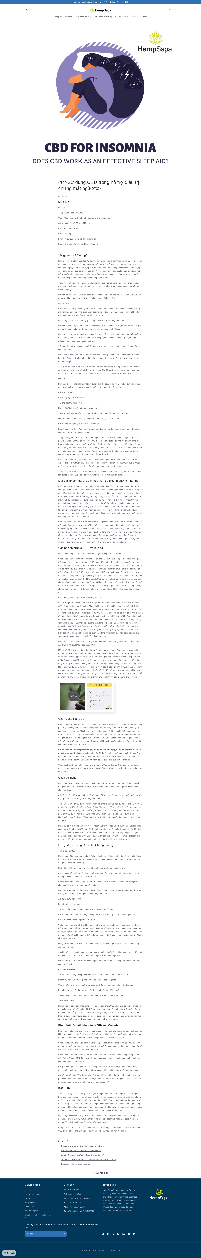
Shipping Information (33, 1202)
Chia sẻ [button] (64, 196)
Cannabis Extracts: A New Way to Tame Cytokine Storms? (82, 1155)
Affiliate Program (31, 1211)
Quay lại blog (102, 1173)
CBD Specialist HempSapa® (94, 1250)
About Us (28, 1190)
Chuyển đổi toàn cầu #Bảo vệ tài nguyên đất (41, 1216)
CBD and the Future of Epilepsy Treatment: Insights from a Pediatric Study (88, 1159)
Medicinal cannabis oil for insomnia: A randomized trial (81, 1150)
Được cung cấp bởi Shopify (111, 1250)
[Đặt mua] (64, 1234)
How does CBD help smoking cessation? (76, 1164)
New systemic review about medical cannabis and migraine (82, 1146)
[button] (27, 9)
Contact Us (29, 1207)
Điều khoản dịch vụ (32, 1194)
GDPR (27, 1198)
